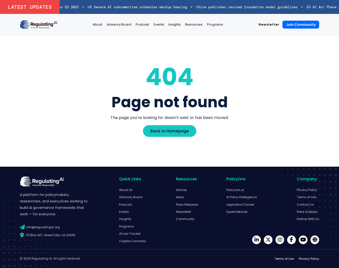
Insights (175, 24)
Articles (181, 190)
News (180, 197)
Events (159, 24)
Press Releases (187, 204)
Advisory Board (119, 24)
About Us (126, 190)
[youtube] (303, 239)
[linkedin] (256, 239)
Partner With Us (308, 219)
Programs (215, 24)
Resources (194, 24)
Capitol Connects (132, 241)
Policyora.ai (235, 190)
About (97, 24)
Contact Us (305, 204)
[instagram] (279, 239)
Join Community (301, 24)
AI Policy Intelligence (241, 197)
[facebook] (291, 239)
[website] (314, 239)
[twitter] (268, 239)
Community (185, 219)
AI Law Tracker (129, 233)
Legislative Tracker (240, 204)
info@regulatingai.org (43, 227)
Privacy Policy (307, 190)
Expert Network (236, 212)
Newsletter (269, 24)
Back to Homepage (169, 131)
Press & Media (307, 212)
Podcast (142, 24)
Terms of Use (306, 197)
